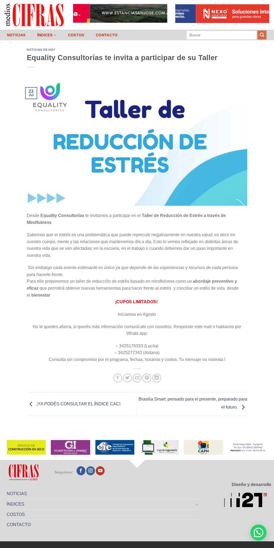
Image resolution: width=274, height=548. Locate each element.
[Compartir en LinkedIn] (156, 378)
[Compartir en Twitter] (127, 378)
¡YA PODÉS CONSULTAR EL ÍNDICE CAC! (77, 404)
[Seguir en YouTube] (100, 470)
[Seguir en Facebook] (81, 470)
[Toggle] (197, 504)
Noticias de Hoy (41, 49)
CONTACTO (106, 35)
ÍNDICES (45, 35)
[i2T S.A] (247, 501)
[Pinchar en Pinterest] (146, 378)
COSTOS (76, 35)
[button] (258, 532)
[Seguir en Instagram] (90, 470)
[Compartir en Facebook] (117, 378)
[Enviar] (262, 35)
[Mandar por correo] (137, 378)
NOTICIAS (16, 35)
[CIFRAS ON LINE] (34, 14)
